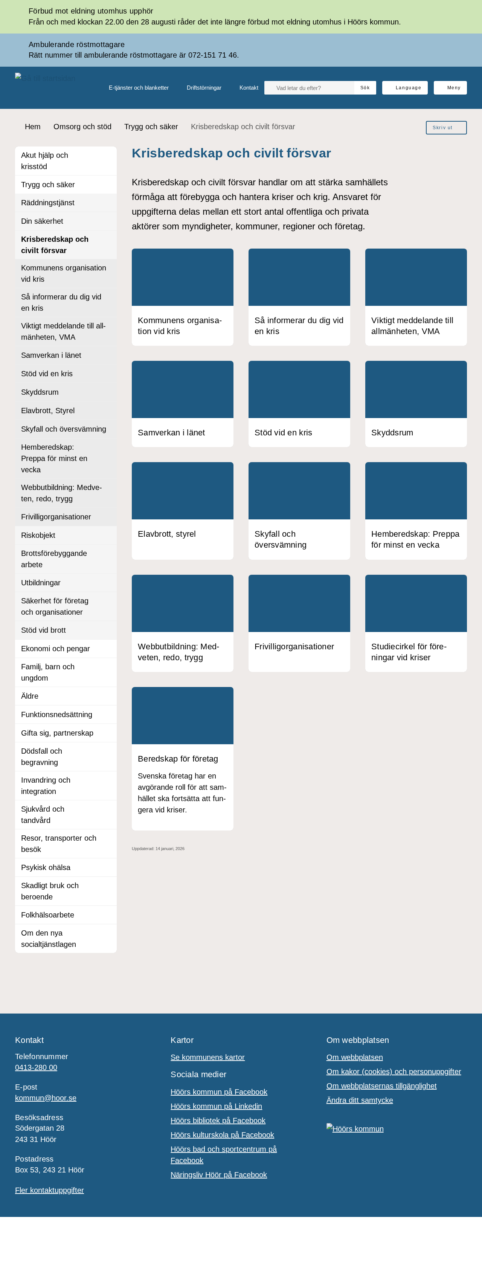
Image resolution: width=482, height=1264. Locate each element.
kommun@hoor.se (45, 1098)
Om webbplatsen (354, 1057)
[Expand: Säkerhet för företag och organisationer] (108, 601)
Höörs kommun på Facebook (219, 1092)
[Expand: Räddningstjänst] (108, 203)
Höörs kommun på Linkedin (216, 1106)
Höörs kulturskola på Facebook (222, 1135)
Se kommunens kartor (208, 1057)
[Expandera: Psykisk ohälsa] (108, 867)
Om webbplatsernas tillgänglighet (381, 1086)
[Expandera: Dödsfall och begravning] (108, 751)
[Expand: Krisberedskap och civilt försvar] (108, 240)
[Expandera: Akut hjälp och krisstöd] (108, 156)
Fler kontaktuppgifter (49, 1190)
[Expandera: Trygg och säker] (108, 185)
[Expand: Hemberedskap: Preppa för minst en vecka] (108, 447)
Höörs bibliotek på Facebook (218, 1120)
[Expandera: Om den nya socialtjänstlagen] (108, 933)
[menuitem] (133, 88)
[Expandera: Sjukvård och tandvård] (108, 809)
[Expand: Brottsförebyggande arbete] (108, 554)
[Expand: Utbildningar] (108, 583)
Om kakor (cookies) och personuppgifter (393, 1071)
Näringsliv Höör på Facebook (219, 1175)
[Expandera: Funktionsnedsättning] (108, 714)
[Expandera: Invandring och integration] (108, 780)
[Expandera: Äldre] (108, 696)
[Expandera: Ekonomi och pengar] (108, 649)
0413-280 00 (36, 1067)
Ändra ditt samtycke (359, 1100)
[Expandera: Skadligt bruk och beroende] (108, 886)
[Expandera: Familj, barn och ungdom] (108, 667)
